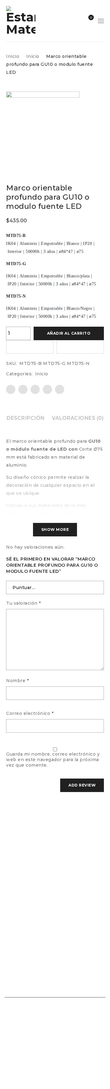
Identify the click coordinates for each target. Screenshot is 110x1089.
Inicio (12, 56)
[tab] (25, 418)
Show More (55, 529)
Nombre (17, 680)
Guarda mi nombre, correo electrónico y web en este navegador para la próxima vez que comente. (53, 759)
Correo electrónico (29, 713)
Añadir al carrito (69, 333)
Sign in (77, 21)
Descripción (25, 418)
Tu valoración (23, 603)
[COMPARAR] (80, 347)
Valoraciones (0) (78, 418)
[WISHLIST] (29, 347)
